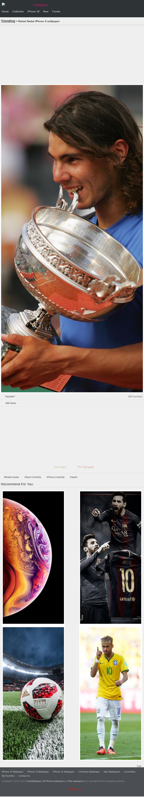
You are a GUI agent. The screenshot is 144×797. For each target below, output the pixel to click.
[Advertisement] (72, 54)
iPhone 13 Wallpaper (38, 772)
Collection (18, 11)
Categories (40, 5)
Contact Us (24, 776)
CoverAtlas (129, 772)
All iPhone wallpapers (54, 781)
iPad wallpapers (76, 781)
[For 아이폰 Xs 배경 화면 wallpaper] (33, 557)
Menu (140, 12)
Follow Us (74, 789)
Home (5, 11)
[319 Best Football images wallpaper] (33, 693)
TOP (138, 766)
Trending (8, 21)
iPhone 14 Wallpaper (63, 772)
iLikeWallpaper (34, 781)
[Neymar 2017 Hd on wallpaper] (110, 693)
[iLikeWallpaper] (16, 4)
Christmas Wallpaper (89, 772)
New (45, 11)
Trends (56, 11)
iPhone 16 (34, 11)
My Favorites (8, 776)
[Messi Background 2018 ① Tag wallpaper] (110, 557)
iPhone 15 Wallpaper (12, 772)
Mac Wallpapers (112, 772)
